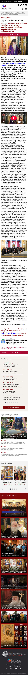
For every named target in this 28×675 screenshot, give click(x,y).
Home (3, 12)
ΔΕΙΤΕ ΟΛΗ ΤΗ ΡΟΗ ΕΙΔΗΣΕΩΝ (14, 407)
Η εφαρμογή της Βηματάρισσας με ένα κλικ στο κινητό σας (13, 646)
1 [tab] (5, 402)
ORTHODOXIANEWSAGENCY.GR (10, 333)
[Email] (17, 34)
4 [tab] (11, 402)
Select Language (18, 1)
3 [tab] (9, 402)
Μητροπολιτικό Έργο (8, 12)
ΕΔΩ (23, 324)
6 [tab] (15, 402)
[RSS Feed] (26, 5)
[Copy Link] (12, 34)
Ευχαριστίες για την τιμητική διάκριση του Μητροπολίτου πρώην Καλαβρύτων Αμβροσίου (14, 537)
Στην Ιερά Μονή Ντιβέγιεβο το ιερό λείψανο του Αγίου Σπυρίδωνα (13, 621)
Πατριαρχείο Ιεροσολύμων (7, 553)
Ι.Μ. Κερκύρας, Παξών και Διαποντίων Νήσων (11, 605)
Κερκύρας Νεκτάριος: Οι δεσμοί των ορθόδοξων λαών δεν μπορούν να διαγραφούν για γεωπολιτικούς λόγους (14, 608)
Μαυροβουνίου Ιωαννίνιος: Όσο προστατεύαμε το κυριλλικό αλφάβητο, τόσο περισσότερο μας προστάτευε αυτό (12, 588)
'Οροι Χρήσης (22, 673)
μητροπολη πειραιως (12, 347)
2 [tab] (7, 402)
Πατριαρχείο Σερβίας (6, 585)
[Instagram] (21, 5)
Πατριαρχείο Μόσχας (6, 619)
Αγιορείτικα (3, 643)
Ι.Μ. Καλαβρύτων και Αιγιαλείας (8, 534)
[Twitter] (23, 5)
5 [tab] (13, 402)
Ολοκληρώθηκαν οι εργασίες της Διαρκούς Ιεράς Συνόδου (13, 514)
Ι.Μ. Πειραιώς (16, 12)
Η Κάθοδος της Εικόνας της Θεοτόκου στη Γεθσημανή (13, 555)
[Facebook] (18, 5)
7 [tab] (17, 402)
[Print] (15, 34)
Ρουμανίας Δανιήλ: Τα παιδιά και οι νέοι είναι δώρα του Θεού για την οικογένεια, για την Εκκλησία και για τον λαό (13, 572)
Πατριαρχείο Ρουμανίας (6, 569)
